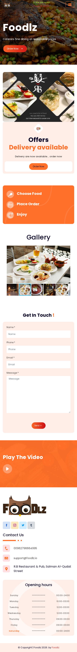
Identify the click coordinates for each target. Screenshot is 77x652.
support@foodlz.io (25, 558)
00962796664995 (25, 548)
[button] (67, 249)
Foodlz (55, 647)
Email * (11, 357)
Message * (13, 372)
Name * (11, 327)
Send (37, 425)
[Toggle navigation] (70, 4)
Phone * (11, 342)
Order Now (13, 48)
